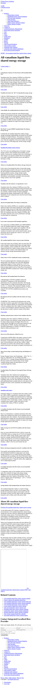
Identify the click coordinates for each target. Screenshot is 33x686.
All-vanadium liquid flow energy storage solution (17, 598)
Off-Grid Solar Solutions (14, 18)
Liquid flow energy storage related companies (16, 611)
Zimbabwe (7, 38)
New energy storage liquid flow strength (15, 614)
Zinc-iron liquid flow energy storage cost (15, 607)
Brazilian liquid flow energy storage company (16, 609)
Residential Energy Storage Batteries (17, 16)
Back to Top (20, 678)
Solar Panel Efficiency (13, 21)
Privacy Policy (4, 678)
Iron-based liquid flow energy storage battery (16, 615)
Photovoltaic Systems (13, 15)
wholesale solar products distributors (13, 49)
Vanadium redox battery (6, 390)
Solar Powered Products (10, 44)
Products (6, 13)
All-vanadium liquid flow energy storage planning (17, 603)
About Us (6, 25)
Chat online (4, 89)
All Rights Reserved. (13, 679)
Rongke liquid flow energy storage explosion (16, 612)
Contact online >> (5, 66)
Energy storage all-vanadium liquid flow (15, 600)
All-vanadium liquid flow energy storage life (16, 604)
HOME (3, 53)
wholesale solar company (11, 47)
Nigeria (6, 42)
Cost (5, 32)
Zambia (6, 39)
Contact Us (7, 27)
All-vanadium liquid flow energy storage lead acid (17, 601)
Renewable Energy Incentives (12, 30)
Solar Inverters (11, 19)
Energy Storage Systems (13, 24)
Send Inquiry (7, 682)
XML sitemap (12, 678)
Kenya (6, 41)
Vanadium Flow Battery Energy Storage (10, 147)
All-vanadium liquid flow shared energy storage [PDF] (15, 589)
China (5, 35)
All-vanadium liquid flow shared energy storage (18, 53)
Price (5, 33)
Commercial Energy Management (13, 29)
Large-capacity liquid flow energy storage (15, 606)
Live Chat (6, 684)
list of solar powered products (12, 50)
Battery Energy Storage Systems (16, 22)
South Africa (7, 36)
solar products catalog (10, 45)
